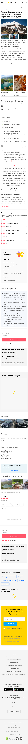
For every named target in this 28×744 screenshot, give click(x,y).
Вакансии (20, 725)
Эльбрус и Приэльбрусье (9, 580)
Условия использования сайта (14, 671)
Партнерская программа (18, 722)
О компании (7, 722)
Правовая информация (11, 725)
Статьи (14, 654)
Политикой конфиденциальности (12, 641)
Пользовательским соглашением (12, 638)
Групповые (5, 584)
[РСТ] (21, 738)
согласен (9, 628)
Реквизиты (11, 727)
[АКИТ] (17, 738)
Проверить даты (14, 339)
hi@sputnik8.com (14, 706)
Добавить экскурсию (14, 711)
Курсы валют (14, 680)
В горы (20, 577)
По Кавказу (22, 580)
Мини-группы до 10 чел (8, 577)
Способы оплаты (14, 677)
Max (17, 704)
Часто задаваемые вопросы (14, 657)
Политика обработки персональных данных (14, 674)
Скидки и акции (14, 662)
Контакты (17, 727)
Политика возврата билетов (14, 665)
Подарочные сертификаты (14, 659)
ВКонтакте (12, 704)
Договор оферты (14, 668)
